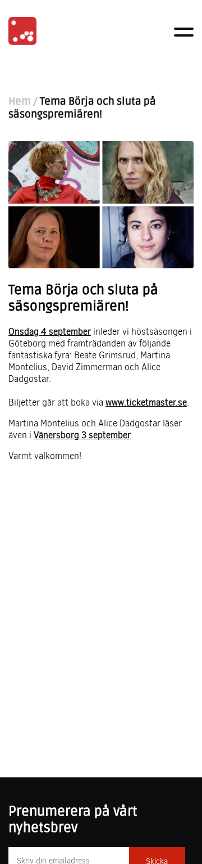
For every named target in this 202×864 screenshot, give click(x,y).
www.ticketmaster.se (146, 402)
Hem (19, 101)
